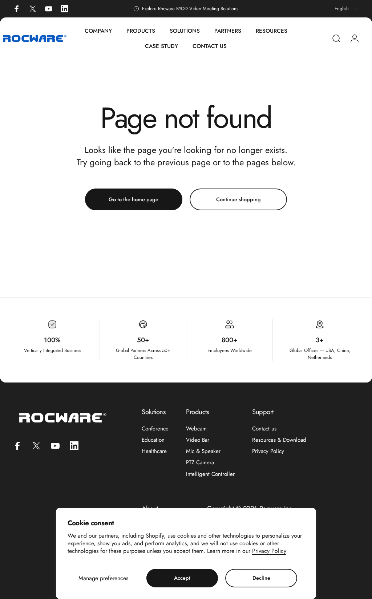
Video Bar (197, 440)
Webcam (196, 428)
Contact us (264, 428)
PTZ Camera (200, 462)
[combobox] (347, 8)
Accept (182, 578)
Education (153, 440)
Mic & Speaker (203, 451)
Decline (261, 578)
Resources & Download (279, 440)
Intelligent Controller (210, 474)
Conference (155, 428)
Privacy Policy (269, 551)
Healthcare (154, 451)
